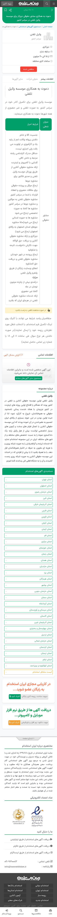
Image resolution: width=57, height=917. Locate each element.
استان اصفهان (46, 485)
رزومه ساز (42, 895)
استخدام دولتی (41, 885)
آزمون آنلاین (15, 895)
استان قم (48, 535)
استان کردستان (46, 647)
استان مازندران (46, 566)
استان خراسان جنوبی (43, 591)
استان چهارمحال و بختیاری (41, 628)
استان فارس (47, 510)
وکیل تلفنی (35, 34)
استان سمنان (46, 597)
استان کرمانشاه (45, 603)
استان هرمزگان (46, 578)
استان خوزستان (45, 548)
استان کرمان (47, 529)
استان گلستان (46, 616)
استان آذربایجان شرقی (43, 504)
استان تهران (47, 479)
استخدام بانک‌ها (15, 885)
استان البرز (47, 498)
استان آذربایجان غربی (43, 622)
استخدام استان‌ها (15, 890)
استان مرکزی (46, 541)
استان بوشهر (46, 585)
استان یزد (48, 572)
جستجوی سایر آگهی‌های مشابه (28, 378)
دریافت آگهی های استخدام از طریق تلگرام (31, 846)
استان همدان (46, 560)
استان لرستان (46, 653)
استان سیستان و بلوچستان (40, 610)
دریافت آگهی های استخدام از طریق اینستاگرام (30, 852)
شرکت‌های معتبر (15, 900)
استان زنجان (46, 554)
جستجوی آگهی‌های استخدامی (30, 26)
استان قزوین (46, 516)
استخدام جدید (42, 900)
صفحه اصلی (47, 26)
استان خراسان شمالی (43, 641)
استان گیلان (47, 523)
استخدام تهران (42, 890)
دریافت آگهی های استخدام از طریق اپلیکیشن (30, 839)
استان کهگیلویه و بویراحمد (41, 665)
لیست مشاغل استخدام (42, 672)
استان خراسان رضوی (43, 492)
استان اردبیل (46, 634)
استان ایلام (47, 659)
